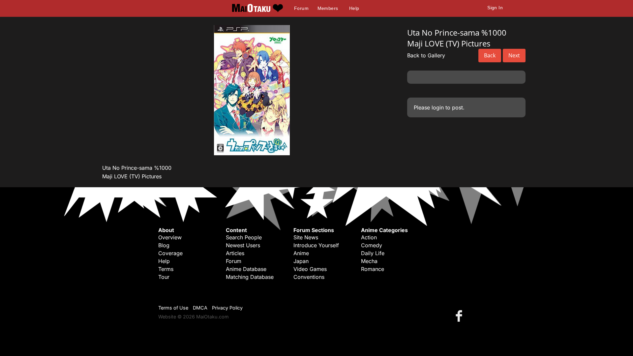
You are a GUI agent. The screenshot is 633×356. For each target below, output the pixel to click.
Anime (301, 253)
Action (369, 237)
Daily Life (372, 253)
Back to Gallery (426, 55)
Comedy (371, 245)
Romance (372, 269)
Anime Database (246, 269)
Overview (170, 237)
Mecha (369, 261)
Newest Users (243, 245)
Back (490, 55)
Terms (165, 269)
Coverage (170, 253)
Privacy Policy (227, 308)
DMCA (200, 308)
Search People (244, 237)
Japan (301, 261)
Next (514, 55)
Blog (163, 245)
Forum (301, 8)
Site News (305, 237)
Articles (235, 253)
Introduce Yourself (316, 245)
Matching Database (250, 277)
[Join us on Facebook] (460, 316)
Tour (163, 277)
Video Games (310, 269)
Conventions (308, 277)
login (438, 107)
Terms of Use (173, 308)
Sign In (495, 7)
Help (354, 8)
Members (327, 8)
